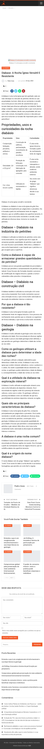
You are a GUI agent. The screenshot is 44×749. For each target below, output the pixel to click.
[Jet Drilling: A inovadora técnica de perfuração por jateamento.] (31, 530)
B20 (30, 745)
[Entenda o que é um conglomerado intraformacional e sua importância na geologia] (12, 530)
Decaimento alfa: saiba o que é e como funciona (18, 732)
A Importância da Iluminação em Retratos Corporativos (20, 712)
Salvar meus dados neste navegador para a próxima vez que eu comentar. (21, 632)
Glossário (5, 68)
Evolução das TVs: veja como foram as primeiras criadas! (21, 718)
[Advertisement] (22, 32)
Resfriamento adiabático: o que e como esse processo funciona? (23, 726)
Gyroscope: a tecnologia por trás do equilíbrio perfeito (20, 728)
